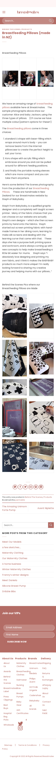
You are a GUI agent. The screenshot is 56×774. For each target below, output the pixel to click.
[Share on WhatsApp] (15, 487)
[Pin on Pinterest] (35, 487)
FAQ (44, 668)
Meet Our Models (11, 541)
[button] (4, 12)
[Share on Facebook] (20, 487)
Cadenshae (35, 695)
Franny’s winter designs (15, 575)
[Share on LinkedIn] (41, 487)
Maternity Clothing (12, 552)
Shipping (46, 663)
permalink (20, 500)
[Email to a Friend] (30, 487)
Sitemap (8, 745)
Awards (7, 671)
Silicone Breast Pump (14, 585)
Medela (33, 673)
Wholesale (9, 724)
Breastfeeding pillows (19, 128)
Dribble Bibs (9, 591)
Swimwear (22, 679)
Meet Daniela (9, 580)
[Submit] (50, 20)
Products (26, 29)
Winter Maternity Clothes (16, 569)
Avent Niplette (45, 508)
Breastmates (35, 663)
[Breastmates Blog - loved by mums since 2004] (28, 12)
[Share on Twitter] (25, 487)
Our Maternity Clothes (14, 558)
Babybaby (34, 700)
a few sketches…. (11, 547)
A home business (11, 564)
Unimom (33, 668)
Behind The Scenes (11, 29)
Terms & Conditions (27, 745)
